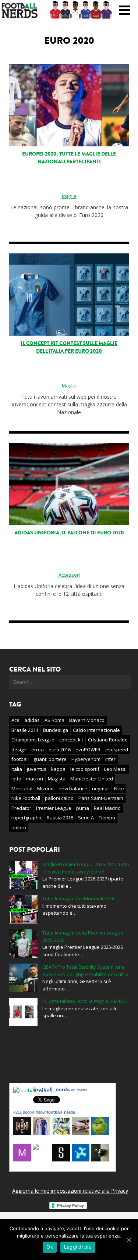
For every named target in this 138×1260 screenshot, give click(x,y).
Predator (21, 808)
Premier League (53, 808)
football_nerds (60, 1089)
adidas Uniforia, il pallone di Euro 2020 (69, 533)
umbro (18, 827)
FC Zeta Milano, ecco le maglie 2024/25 (84, 1001)
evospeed (116, 749)
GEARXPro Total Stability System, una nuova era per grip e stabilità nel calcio (85, 971)
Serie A (86, 817)
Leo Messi (115, 769)
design (18, 749)
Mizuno (45, 788)
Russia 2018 (60, 817)
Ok (49, 1247)
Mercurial (21, 788)
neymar (100, 788)
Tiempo (107, 817)
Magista (57, 778)
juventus (36, 769)
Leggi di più (78, 1247)
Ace (15, 720)
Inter (110, 759)
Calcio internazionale (96, 730)
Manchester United (91, 778)
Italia (16, 769)
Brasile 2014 (24, 730)
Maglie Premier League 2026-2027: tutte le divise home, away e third (85, 868)
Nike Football (25, 798)
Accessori (69, 575)
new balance (73, 788)
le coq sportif (84, 769)
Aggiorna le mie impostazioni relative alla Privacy (70, 1190)
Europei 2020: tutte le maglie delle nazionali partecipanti (69, 157)
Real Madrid (107, 808)
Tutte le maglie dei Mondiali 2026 (78, 898)
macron (34, 778)
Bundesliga (55, 730)
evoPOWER (87, 749)
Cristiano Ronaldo (108, 739)
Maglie (69, 196)
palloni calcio (59, 798)
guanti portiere (50, 759)
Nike (119, 788)
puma (82, 808)
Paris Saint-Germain (100, 798)
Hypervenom (85, 759)
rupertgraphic (26, 817)
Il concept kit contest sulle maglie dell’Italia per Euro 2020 (69, 347)
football (20, 759)
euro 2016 (60, 749)
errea (37, 749)
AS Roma (54, 720)
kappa (58, 769)
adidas (32, 720)
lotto (16, 778)
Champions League (32, 739)
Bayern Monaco (87, 720)
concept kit (71, 739)
